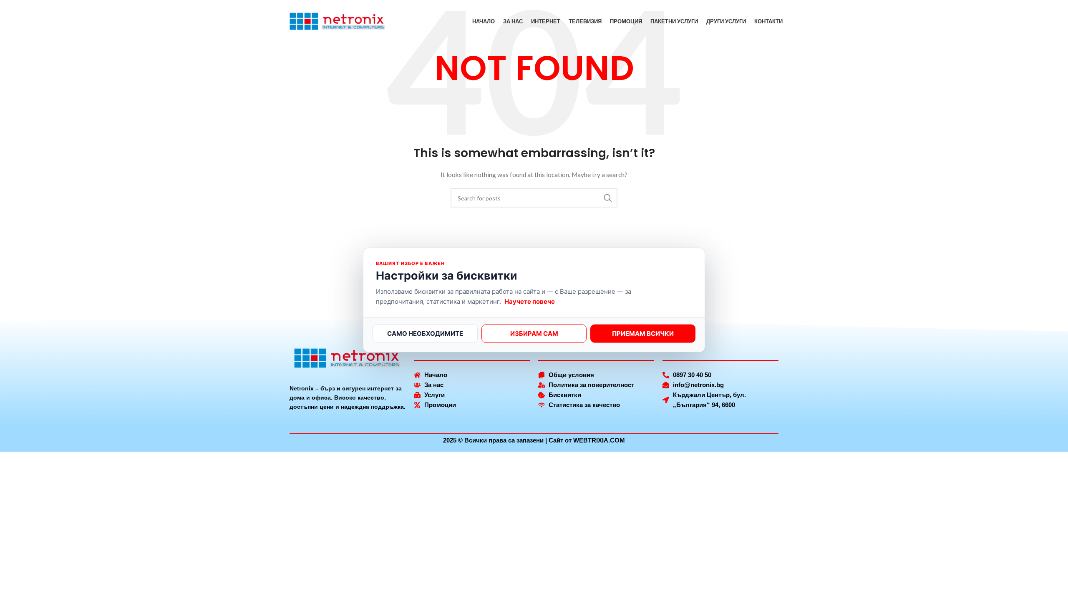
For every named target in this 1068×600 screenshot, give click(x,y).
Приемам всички (643, 333)
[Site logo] (337, 21)
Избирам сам (534, 333)
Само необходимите (425, 333)
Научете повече (529, 301)
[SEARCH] (607, 198)
